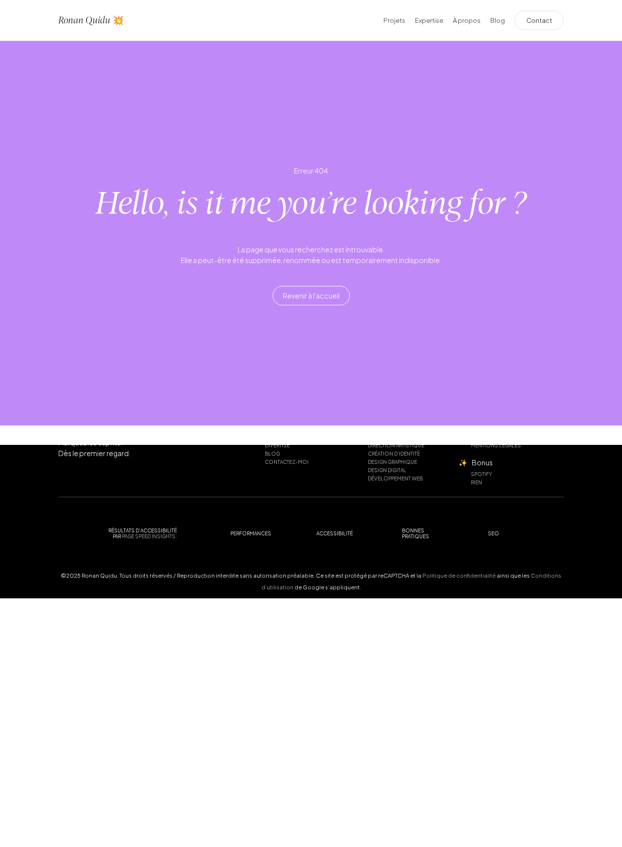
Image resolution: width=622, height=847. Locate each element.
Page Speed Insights (148, 536)
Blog (272, 454)
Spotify (481, 474)
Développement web (395, 478)
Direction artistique (396, 445)
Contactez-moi (287, 462)
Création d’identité (394, 454)
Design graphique (392, 462)
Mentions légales (496, 445)
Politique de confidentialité (459, 575)
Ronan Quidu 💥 (90, 20)
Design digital (387, 470)
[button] (311, 296)
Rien (476, 482)
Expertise (277, 445)
